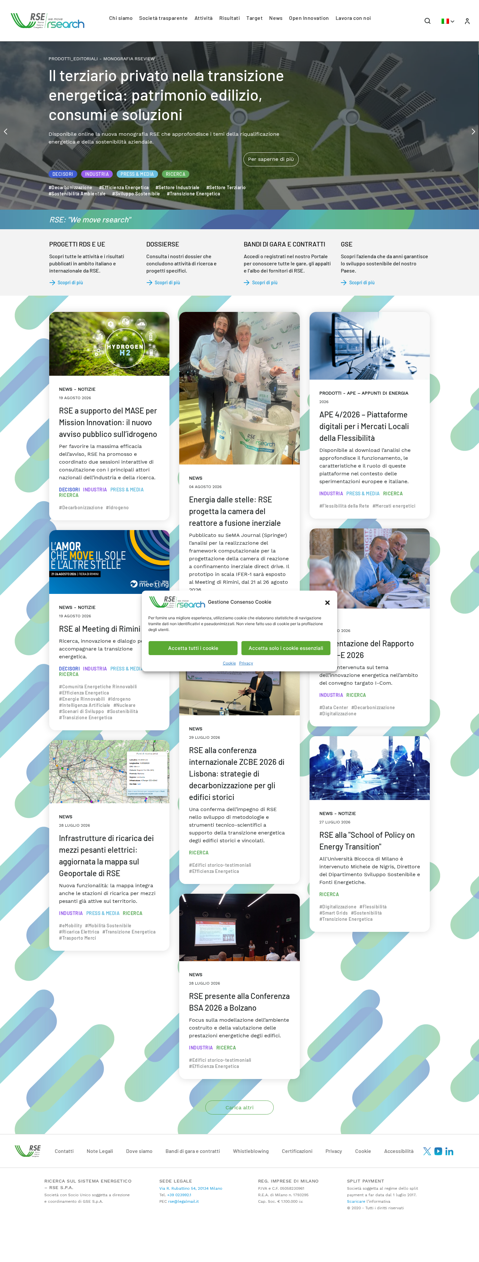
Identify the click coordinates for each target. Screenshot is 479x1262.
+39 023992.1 (178, 1195)
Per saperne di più (271, 132)
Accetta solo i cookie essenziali (286, 648)
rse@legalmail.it (183, 1201)
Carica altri (239, 1107)
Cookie (229, 663)
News (276, 18)
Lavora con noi (353, 18)
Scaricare (356, 1201)
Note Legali (100, 1151)
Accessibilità (399, 1151)
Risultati (229, 18)
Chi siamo (121, 18)
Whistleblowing (251, 1151)
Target (254, 18)
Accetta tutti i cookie (193, 648)
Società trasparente (163, 18)
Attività (204, 18)
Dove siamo (139, 1151)
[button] (327, 602)
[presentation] (5, 131)
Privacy (246, 663)
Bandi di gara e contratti (193, 1151)
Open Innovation (309, 18)
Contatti (64, 1151)
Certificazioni (297, 1151)
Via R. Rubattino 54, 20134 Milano (190, 1188)
